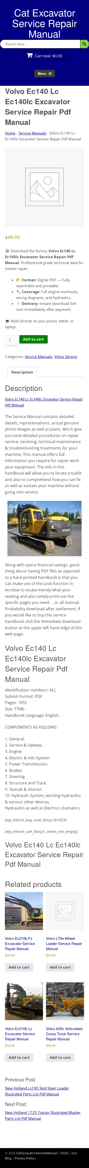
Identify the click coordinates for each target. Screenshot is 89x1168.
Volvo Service (65, 356)
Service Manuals (32, 133)
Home (10, 133)
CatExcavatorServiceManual (36, 1153)
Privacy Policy (25, 1158)
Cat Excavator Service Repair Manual (44, 22)
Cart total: (48, 55)
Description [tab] (22, 372)
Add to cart (33, 339)
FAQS (64, 1153)
